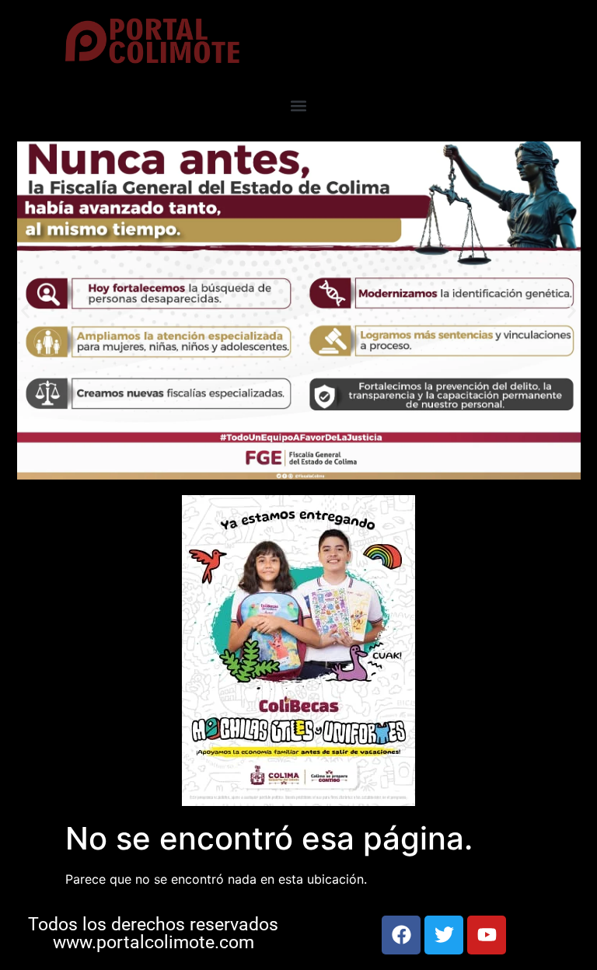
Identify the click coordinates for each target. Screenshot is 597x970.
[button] (299, 105)
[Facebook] (401, 935)
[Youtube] (486, 935)
